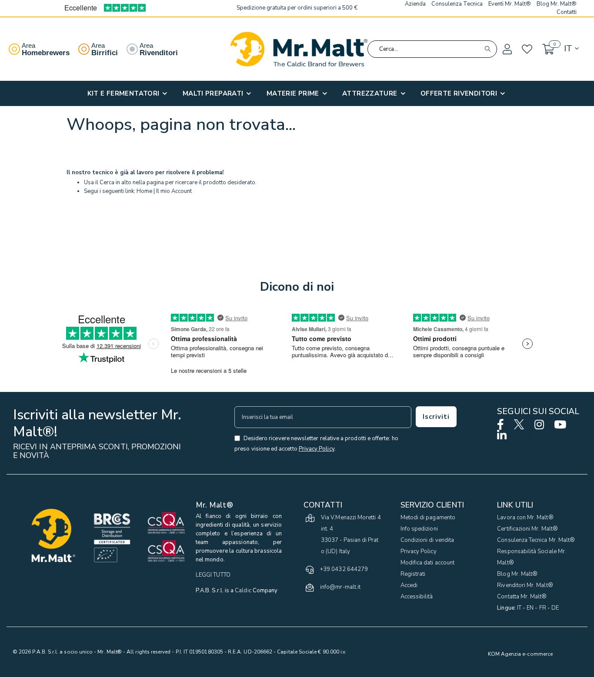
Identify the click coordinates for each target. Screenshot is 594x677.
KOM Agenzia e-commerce (520, 653)
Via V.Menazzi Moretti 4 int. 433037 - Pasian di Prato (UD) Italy (351, 534)
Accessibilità (416, 597)
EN (530, 608)
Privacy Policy (418, 551)
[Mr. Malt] (298, 49)
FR (542, 608)
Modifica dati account (427, 563)
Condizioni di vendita (427, 540)
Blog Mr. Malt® (517, 574)
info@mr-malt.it (340, 587)
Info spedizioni (419, 529)
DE (555, 608)
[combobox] (432, 49)
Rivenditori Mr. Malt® (525, 585)
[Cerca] (487, 49)
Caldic (243, 590)
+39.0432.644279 (344, 569)
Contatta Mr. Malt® (522, 597)
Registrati (413, 574)
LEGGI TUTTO (213, 575)
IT (519, 608)
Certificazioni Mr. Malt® (527, 529)
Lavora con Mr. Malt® (525, 517)
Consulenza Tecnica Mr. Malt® (536, 540)
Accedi (408, 585)
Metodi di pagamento (427, 517)
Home (144, 191)
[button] (506, 49)
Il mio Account (174, 191)
